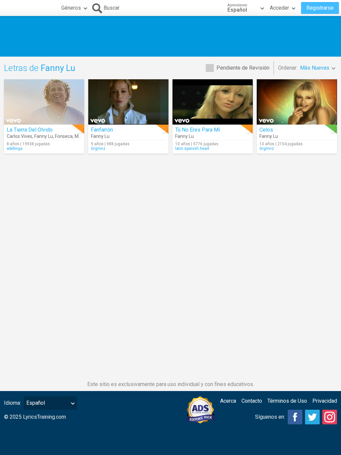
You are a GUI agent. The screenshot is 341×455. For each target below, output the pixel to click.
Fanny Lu (43, 136)
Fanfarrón (102, 130)
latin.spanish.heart (192, 148)
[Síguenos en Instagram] (329, 417)
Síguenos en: (270, 417)
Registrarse (320, 8)
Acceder (279, 8)
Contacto (251, 401)
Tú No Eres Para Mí (197, 130)
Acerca (228, 401)
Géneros (71, 8)
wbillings (15, 148)
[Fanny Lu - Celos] (297, 102)
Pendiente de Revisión (242, 68)
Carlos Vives (19, 136)
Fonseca (64, 136)
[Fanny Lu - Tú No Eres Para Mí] (212, 102)
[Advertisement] (170, 36)
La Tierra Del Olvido (30, 130)
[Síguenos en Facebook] (295, 417)
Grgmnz (98, 148)
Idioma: (12, 403)
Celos (266, 130)
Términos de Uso (287, 401)
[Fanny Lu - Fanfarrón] (128, 102)
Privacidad (324, 401)
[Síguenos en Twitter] (312, 417)
